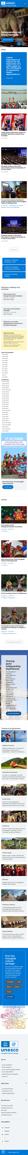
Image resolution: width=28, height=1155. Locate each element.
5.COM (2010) (5, 416)
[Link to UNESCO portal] (9, 3)
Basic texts (4, 1110)
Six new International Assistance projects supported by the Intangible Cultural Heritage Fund (13, 201)
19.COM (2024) (5, 383)
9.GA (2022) (5, 358)
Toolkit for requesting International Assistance (12, 268)
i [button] (23, 44)
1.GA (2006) (4, 377)
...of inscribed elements (7, 1088)
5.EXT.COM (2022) (6, 389)
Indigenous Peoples (8, 745)
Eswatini (3, 207)
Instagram (6, 1131)
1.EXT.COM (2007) (6, 429)
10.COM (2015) (5, 404)
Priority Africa (6, 799)
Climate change (6, 852)
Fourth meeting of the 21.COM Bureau (14, 593)
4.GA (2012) (4, 368)
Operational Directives (7, 1108)
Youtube (6, 1134)
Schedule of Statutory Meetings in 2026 (11, 261)
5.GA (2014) (4, 366)
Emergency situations (8, 904)
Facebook (7, 1127)
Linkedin (6, 1141)
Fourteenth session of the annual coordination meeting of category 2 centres (13, 627)
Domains (17, 986)
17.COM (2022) (5, 387)
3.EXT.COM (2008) (6, 422)
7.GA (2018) (4, 362)
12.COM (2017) (5, 400)
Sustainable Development (9, 772)
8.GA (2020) (5, 360)
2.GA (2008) (5, 372)
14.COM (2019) (5, 396)
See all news (14, 249)
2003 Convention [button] (7, 39)
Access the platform (13, 713)
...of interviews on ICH (6, 1091)
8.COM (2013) (5, 408)
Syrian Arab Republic (13, 207)
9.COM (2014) (5, 406)
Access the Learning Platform (11, 275)
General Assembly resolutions (8, 1112)
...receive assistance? (6, 1065)
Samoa (21, 205)
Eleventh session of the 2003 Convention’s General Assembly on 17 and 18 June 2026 (13, 237)
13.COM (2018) (5, 398)
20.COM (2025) (5, 381)
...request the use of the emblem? (9, 1074)
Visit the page (7, 487)
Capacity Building (7, 931)
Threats (9, 991)
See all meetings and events (14, 642)
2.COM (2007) (5, 426)
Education (5, 879)
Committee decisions (6, 1115)
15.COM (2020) (5, 394)
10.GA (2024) (5, 356)
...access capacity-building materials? (10, 1069)
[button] (3, 1151)
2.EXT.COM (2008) (6, 424)
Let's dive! (10, 996)
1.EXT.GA (4, 375)
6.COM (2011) (5, 414)
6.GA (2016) (4, 364)
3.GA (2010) (4, 370)
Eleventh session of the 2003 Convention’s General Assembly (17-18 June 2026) (13, 167)
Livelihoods (5, 826)
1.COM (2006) (5, 431)
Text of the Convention (7, 1105)
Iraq (10, 205)
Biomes (9, 986)
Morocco (15, 205)
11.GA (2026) (5, 354)
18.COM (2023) (5, 385)
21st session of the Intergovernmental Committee (11, 526)
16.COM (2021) (5, 391)
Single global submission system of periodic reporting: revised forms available (13, 134)
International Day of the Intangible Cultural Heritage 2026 (13, 560)
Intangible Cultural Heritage (8, 5)
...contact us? (4, 1076)
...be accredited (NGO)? (7, 1071)
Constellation (10, 982)
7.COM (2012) (5, 412)
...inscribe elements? (6, 1067)
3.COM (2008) (5, 420)
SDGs (19, 982)
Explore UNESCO (13, 1152)
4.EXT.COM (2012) (6, 410)
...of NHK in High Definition (7, 1093)
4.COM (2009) (5, 418)
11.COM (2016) (5, 402)
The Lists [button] (19, 39)
